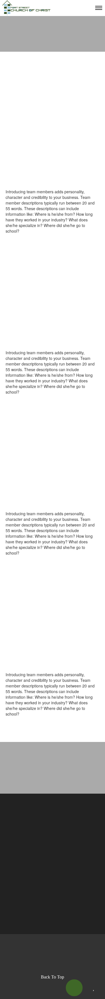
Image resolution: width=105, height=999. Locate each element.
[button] (74, 987)
